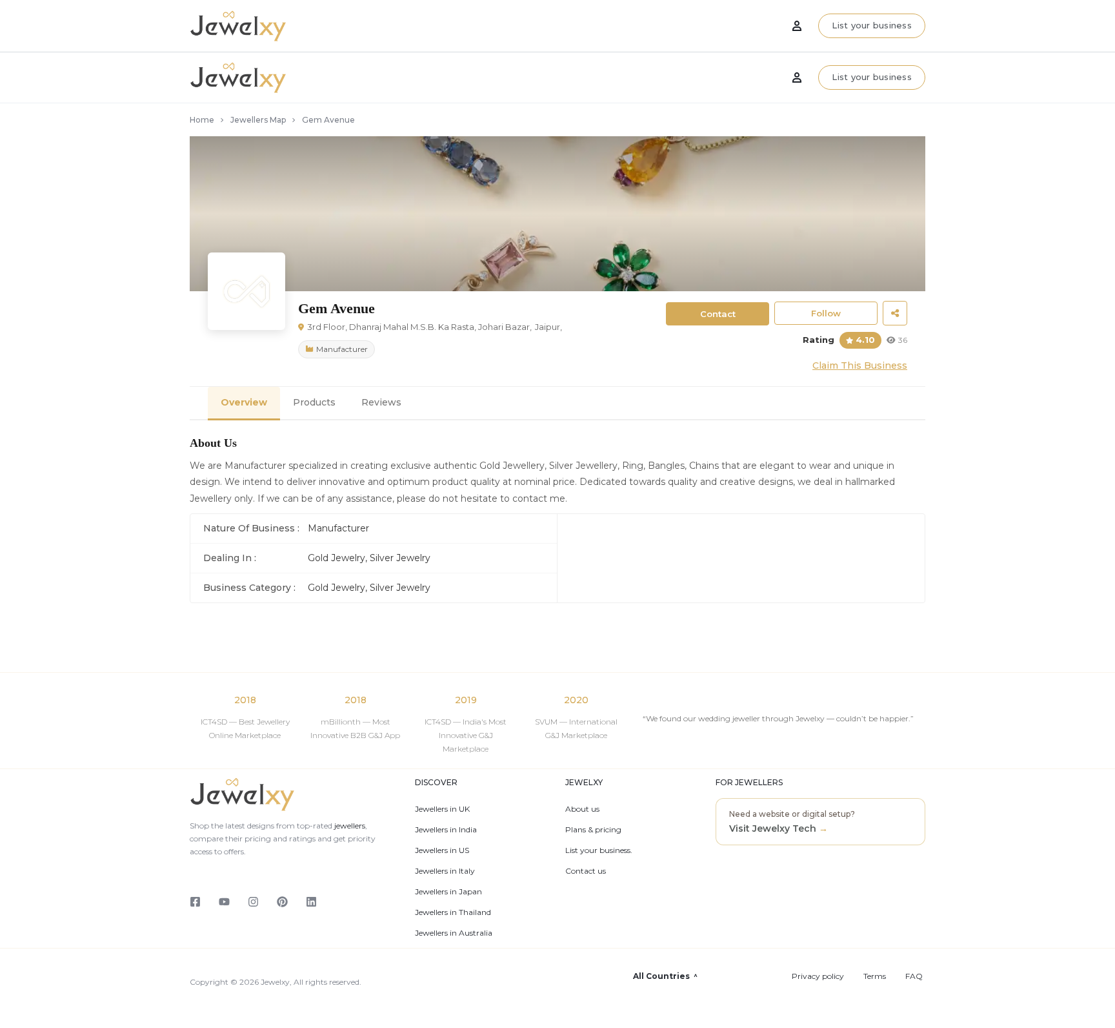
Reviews (381, 402)
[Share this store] (895, 313)
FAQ (914, 976)
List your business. (598, 850)
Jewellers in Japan (448, 891)
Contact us (585, 871)
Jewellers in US (442, 850)
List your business (872, 77)
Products (314, 402)
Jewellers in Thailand (453, 912)
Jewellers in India (446, 829)
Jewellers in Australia (453, 933)
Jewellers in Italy (445, 871)
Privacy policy (818, 976)
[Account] (796, 77)
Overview (244, 402)
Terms (874, 976)
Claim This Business (859, 365)
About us (582, 809)
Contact (718, 314)
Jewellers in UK (442, 809)
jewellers (348, 825)
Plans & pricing (593, 829)
